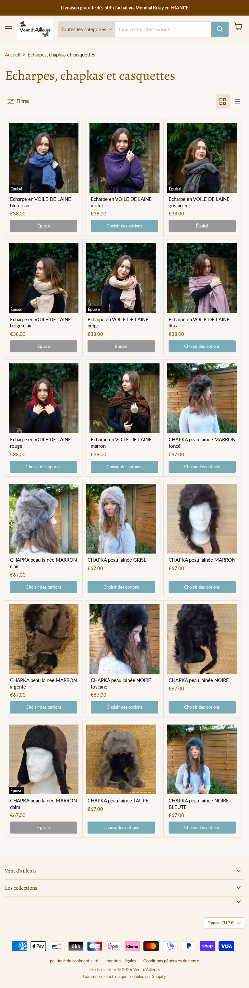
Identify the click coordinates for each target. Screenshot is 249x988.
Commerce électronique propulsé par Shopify (124, 976)
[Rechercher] (220, 29)
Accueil (12, 54)
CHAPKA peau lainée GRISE (117, 560)
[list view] (237, 101)
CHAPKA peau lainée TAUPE (118, 800)
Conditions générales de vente (171, 960)
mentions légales (120, 960)
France (221, 922)
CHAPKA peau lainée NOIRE (199, 680)
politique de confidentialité (74, 960)
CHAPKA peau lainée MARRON (202, 560)
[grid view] (223, 101)
